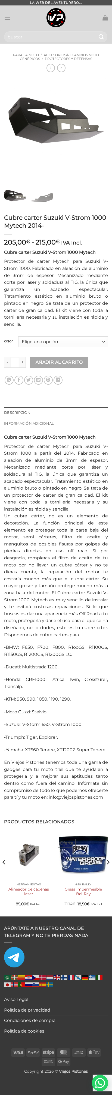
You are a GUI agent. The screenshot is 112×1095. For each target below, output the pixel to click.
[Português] (21, 984)
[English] (57, 977)
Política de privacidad (27, 1010)
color (8, 341)
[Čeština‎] (35, 977)
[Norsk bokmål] (14, 984)
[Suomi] (64, 977)
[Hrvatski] (28, 977)
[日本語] (7, 984)
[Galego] (78, 977)
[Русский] (28, 984)
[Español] (42, 984)
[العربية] (7, 977)
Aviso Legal (16, 999)
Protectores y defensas (68, 59)
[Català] (21, 977)
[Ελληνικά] (92, 977)
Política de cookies (24, 1031)
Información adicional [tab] (29, 423)
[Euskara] (14, 977)
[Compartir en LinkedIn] (58, 380)
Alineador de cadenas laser (28, 891)
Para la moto (26, 55)
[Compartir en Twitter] (28, 380)
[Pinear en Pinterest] (48, 380)
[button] (7, 17)
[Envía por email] (38, 380)
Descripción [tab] (17, 413)
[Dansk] (42, 977)
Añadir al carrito (59, 362)
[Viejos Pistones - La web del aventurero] (56, 17)
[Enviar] (101, 36)
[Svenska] (50, 984)
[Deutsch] (85, 977)
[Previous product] (61, 68)
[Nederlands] (50, 977)
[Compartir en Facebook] (18, 380)
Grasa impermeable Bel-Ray (83, 891)
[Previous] (13, 129)
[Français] (71, 977)
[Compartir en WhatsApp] (9, 380)
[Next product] (50, 68)
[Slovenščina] (35, 984)
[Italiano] (99, 977)
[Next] (99, 129)
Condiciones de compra (29, 1020)
